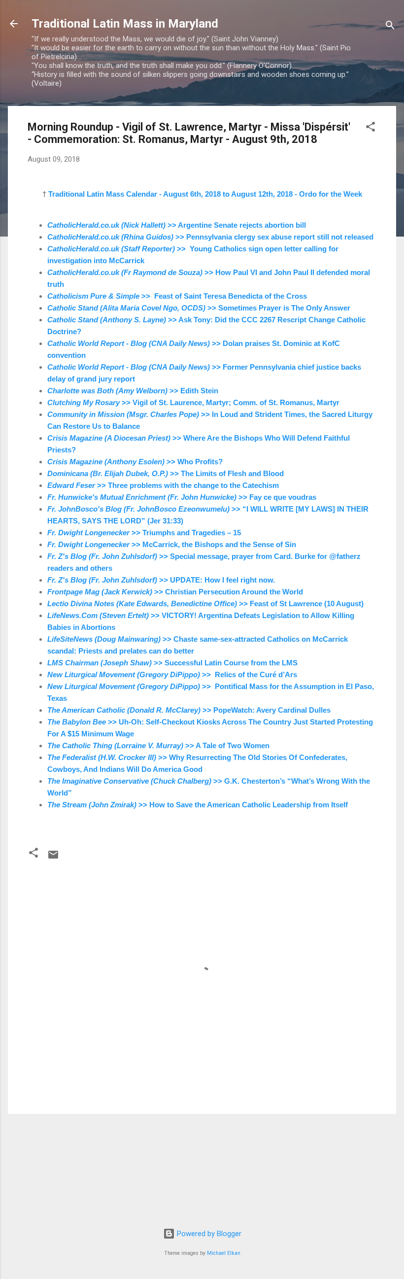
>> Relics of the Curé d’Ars (172, 674)
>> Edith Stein (132, 390)
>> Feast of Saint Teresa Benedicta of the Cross (177, 296)
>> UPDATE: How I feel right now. (161, 580)
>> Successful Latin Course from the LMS (172, 662)
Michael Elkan (223, 1253)
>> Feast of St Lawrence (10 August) (205, 603)
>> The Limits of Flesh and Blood (165, 473)
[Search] (390, 27)
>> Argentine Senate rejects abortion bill (176, 225)
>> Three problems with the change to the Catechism (163, 485)
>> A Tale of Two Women (158, 745)
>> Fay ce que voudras (181, 497)
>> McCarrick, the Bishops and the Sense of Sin (171, 544)
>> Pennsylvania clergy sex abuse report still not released (210, 237)
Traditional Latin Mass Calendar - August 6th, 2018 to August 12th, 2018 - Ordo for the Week (205, 194)
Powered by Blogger (208, 1233)
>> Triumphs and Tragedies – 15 (144, 532)
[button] (370, 128)
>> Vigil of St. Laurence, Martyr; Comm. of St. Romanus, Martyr (193, 402)
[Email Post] (53, 858)
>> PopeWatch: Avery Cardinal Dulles (189, 710)
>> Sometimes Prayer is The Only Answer (198, 308)
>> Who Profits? (135, 461)
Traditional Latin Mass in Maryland (125, 24)
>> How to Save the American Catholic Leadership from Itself (197, 804)
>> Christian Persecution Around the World (175, 592)
